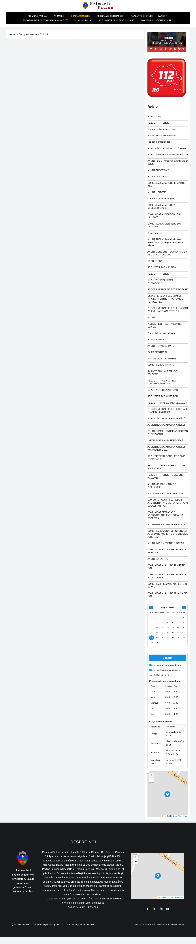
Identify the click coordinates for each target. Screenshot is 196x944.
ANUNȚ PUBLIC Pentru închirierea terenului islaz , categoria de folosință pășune (165, 242)
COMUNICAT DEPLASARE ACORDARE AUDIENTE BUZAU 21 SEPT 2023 (165, 515)
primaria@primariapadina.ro (167, 665)
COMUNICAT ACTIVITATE (160, 365)
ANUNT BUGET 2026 (158, 170)
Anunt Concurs (154, 233)
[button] (167, 794)
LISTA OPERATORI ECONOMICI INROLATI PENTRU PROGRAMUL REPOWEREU (165, 299)
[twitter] (154, 909)
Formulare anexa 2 (156, 339)
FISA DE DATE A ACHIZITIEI (161, 358)
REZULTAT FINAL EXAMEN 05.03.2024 (167, 402)
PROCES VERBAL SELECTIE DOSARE (167, 289)
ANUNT (151, 317)
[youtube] (167, 909)
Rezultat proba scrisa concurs (161, 129)
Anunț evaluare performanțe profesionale (167, 148)
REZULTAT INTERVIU (158, 122)
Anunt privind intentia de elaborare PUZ (166, 418)
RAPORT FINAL (155, 261)
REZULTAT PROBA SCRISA (161, 267)
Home (11, 34)
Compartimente (28, 34)
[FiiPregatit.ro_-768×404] (166, 33)
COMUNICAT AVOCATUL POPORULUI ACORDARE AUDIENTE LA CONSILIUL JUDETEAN (167, 534)
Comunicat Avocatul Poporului (162, 198)
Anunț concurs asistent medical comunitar (167, 154)
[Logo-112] (166, 59)
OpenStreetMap (180, 816)
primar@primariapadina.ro (166, 670)
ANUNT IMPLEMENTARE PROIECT (165, 543)
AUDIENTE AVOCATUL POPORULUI (166, 424)
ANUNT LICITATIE (156, 192)
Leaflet (166, 816)
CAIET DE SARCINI (157, 352)
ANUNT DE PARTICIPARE (160, 346)
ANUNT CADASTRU (157, 559)
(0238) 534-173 (161, 675)
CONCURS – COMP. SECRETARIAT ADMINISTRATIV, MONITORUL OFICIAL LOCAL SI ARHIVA (167, 502)
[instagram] (161, 909)
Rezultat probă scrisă (157, 176)
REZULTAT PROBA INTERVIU (162, 390)
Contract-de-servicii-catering (161, 333)
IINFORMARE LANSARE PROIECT (165, 440)
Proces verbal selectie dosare (161, 135)
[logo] (98, 2)
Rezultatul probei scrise (158, 141)
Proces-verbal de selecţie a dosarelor (165, 493)
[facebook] (147, 909)
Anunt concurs (154, 116)
